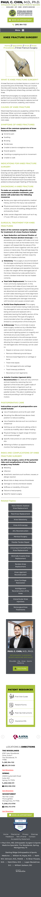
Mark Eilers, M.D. (14, 862)
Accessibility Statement (20, 839)
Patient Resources (20, 689)
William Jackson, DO (23, 865)
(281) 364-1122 (21, 25)
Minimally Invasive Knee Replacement (20, 557)
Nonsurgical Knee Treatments (20, 608)
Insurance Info (20, 721)
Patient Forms (21, 705)
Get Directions (7, 770)
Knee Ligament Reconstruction (20, 573)
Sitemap (34, 834)
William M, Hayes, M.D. (22, 856)
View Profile (21, 669)
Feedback (10, 837)
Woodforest (9, 794)
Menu (17, 30)
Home (7, 46)
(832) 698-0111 (9, 783)
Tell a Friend (21, 837)
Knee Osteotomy (20, 519)
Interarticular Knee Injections (20, 600)
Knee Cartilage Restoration (20, 581)
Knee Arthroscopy (20, 525)
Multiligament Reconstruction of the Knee (20, 591)
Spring (5, 773)
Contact (32, 837)
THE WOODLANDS (10, 751)
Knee (27, 46)
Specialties (17, 46)
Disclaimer (15, 834)
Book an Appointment (22, 815)
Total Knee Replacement (20, 514)
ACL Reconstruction (20, 531)
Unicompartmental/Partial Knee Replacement (20, 549)
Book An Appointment (22, 20)
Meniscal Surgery (20, 536)
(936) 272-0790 (9, 804)
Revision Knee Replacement (20, 565)
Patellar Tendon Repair (20, 542)
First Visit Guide (21, 697)
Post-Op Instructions (23, 713)
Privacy (25, 834)
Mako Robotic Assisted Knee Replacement (20, 507)
